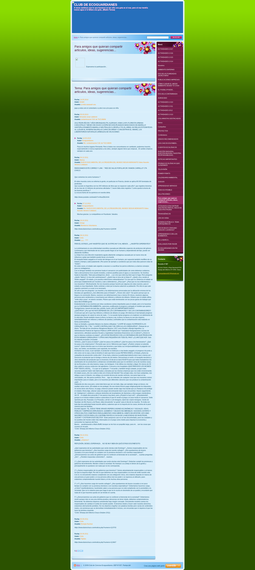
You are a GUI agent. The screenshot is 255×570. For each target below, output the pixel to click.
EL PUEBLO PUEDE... (166, 90)
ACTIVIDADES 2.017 (165, 49)
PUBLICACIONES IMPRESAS (169, 80)
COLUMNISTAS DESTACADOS (169, 119)
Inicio (76, 37)
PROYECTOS (163, 131)
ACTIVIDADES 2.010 (165, 102)
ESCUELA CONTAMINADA (167, 94)
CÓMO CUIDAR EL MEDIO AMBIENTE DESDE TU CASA (168, 85)
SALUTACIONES (164, 194)
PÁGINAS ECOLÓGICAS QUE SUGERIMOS (169, 164)
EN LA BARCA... (164, 240)
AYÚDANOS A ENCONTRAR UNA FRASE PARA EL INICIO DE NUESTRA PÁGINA (170, 208)
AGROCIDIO (162, 98)
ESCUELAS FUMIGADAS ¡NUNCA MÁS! (167, 75)
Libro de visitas (163, 218)
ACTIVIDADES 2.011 (165, 106)
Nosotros (161, 65)
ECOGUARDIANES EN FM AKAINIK (167, 249)
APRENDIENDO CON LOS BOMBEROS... (167, 235)
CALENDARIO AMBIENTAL (168, 178)
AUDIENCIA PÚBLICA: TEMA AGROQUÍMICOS (168, 223)
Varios (160, 123)
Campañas (162, 127)
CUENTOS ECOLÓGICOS (167, 147)
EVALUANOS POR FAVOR (167, 244)
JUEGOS (161, 182)
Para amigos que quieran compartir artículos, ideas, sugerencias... (168, 200)
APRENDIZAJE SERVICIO (167, 186)
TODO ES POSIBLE (165, 190)
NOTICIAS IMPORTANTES (167, 159)
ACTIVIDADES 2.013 (165, 114)
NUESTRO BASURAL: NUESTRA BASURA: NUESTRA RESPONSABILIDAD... (169, 153)
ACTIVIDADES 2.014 (165, 61)
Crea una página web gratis (154, 566)
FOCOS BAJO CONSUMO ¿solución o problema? (167, 229)
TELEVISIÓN (162, 169)
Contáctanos (162, 135)
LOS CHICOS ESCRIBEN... (168, 143)
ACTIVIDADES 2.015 (165, 57)
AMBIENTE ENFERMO (166, 70)
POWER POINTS (164, 173)
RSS (78, 565)
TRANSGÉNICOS (164, 214)
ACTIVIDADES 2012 (165, 110)
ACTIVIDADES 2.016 (165, 53)
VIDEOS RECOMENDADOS (168, 139)
